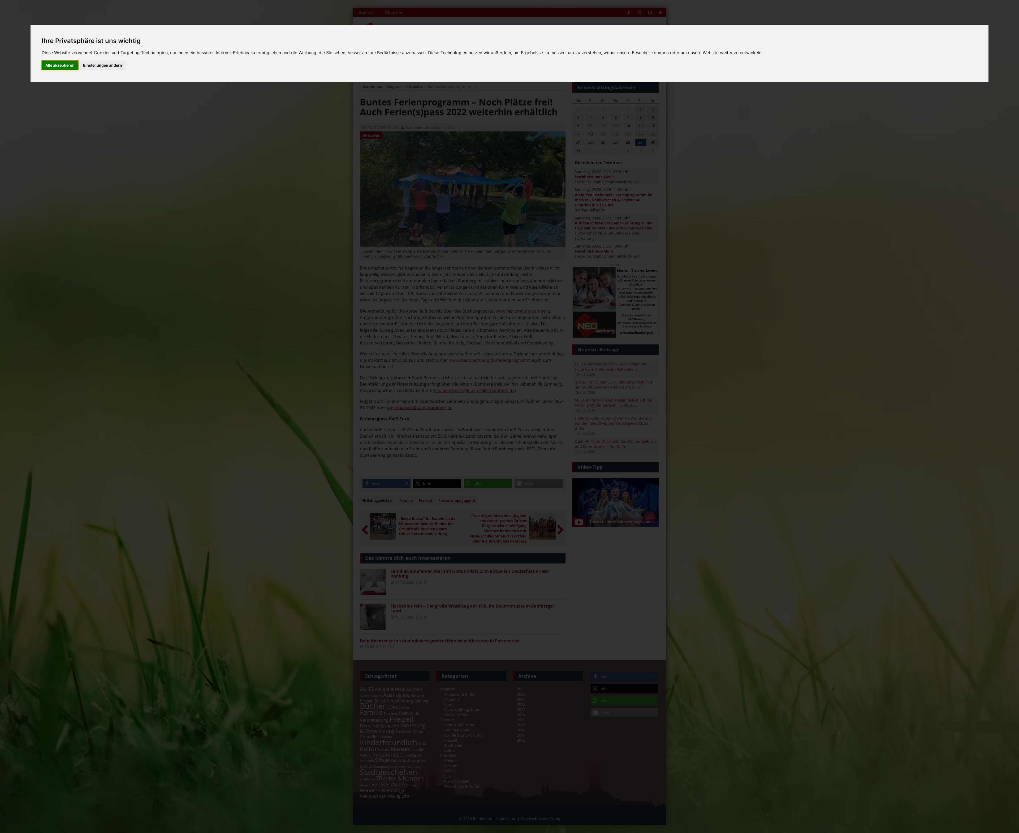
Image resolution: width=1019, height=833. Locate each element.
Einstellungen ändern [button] (102, 65)
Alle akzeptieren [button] (60, 65)
